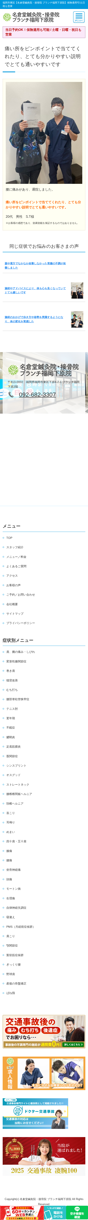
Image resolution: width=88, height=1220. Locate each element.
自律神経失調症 (16, 907)
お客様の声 (13, 585)
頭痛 (9, 879)
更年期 (10, 718)
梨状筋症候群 (15, 955)
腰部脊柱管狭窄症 (17, 699)
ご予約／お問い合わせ (20, 594)
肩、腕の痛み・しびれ (20, 651)
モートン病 (13, 888)
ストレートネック (17, 784)
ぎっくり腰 (13, 964)
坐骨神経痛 (13, 869)
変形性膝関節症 (16, 661)
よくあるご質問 (16, 566)
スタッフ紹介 (15, 547)
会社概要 (12, 604)
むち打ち (12, 689)
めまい (10, 832)
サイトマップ (15, 613)
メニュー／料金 (16, 556)
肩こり (10, 936)
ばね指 (10, 993)
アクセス (12, 575)
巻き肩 (10, 670)
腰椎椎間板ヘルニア (19, 794)
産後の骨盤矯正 (16, 983)
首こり (10, 813)
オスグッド (13, 775)
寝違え (10, 917)
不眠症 (10, 727)
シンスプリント (16, 765)
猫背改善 (12, 680)
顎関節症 (12, 945)
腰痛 (9, 860)
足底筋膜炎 (13, 746)
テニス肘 (12, 708)
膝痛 (9, 851)
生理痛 (10, 898)
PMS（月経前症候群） (20, 926)
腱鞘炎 (10, 737)
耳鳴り (10, 822)
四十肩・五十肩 (16, 841)
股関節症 (12, 756)
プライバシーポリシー (20, 623)
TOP (9, 537)
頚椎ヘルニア (15, 803)
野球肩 (10, 974)
